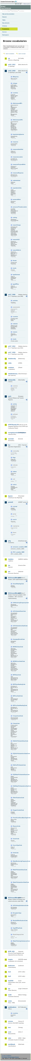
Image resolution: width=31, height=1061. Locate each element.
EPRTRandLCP (13, 424)
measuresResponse (15, 173)
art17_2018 (11, 352)
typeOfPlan (15, 284)
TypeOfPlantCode (15, 928)
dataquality (11, 380)
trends (14, 268)
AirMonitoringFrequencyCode (15, 602)
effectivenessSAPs (15, 119)
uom (9, 1032)
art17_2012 (11, 346)
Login (18, 3)
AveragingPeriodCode (15, 639)
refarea (15, 471)
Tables (4, 20)
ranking (15, 217)
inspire (10, 959)
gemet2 (10, 502)
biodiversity (12, 358)
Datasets (4, 17)
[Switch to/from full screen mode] (21, 4)
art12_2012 (11, 64)
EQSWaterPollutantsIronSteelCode (15, 786)
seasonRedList (15, 250)
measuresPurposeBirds (15, 164)
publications (12, 1007)
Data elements (5, 23)
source (15, 519)
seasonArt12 (15, 239)
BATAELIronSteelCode (15, 661)
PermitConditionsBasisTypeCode (15, 817)
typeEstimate (15, 274)
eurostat (11, 439)
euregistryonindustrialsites (13, 432)
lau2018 (10, 980)
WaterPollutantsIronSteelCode (15, 882)
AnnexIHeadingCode (15, 583)
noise (10, 1001)
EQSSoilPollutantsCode (15, 765)
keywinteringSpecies (15, 134)
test (9, 1027)
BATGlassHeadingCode (15, 684)
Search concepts (22, 53)
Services (4, 32)
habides (10, 559)
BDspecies (15, 76)
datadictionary (13, 373)
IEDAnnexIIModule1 (13, 577)
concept (15, 506)
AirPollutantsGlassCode (15, 611)
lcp (9, 988)
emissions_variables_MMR (15, 547)
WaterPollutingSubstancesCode (15, 941)
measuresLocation (15, 157)
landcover (11, 965)
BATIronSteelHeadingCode (15, 705)
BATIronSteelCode (15, 696)
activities (15, 300)
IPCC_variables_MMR (15, 552)
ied (9, 571)
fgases (10, 496)
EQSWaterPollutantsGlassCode (15, 774)
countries (15, 92)
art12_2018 (11, 70)
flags (14, 457)
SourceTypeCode (15, 845)
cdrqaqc (15, 83)
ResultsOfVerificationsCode (15, 920)
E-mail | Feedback (6, 1055)
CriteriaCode (15, 723)
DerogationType (15, 913)
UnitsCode (15, 852)
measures (15, 142)
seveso (10, 1021)
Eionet (8, 10)
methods (15, 323)
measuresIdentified (15, 149)
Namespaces (5, 35)
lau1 (9, 972)
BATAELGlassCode (15, 646)
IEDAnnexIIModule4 (13, 897)
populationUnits (15, 188)
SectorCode (15, 838)
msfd (9, 995)
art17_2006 (11, 294)
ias (9, 565)
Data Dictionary (14, 10)
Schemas (4, 26)
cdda (9, 363)
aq (9, 58)
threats (15, 260)
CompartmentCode (15, 716)
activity (15, 404)
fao (9, 445)
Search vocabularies (10, 53)
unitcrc (15, 484)
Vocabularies (5, 29)
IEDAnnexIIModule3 (13, 593)
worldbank (11, 1044)
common (11, 367)
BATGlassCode (15, 674)
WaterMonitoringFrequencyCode (15, 861)
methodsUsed (15, 180)
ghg (9, 541)
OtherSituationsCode (15, 797)
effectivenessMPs (15, 103)
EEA (9, 1)
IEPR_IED (11, 951)
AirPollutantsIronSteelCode (15, 625)
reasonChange (15, 225)
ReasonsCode (15, 826)
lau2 (9, 976)
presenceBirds (15, 199)
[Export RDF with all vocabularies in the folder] (26, 73)
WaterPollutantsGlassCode (15, 869)
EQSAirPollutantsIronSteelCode (15, 753)
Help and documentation (8, 14)
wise (9, 1038)
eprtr (9, 396)
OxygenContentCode (15, 810)
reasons (15, 332)
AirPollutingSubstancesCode (15, 905)
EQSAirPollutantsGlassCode (15, 741)
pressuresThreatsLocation (15, 207)
